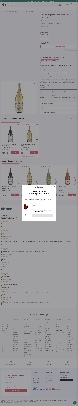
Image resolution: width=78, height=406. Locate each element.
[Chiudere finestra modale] (54, 186)
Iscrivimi (43, 215)
